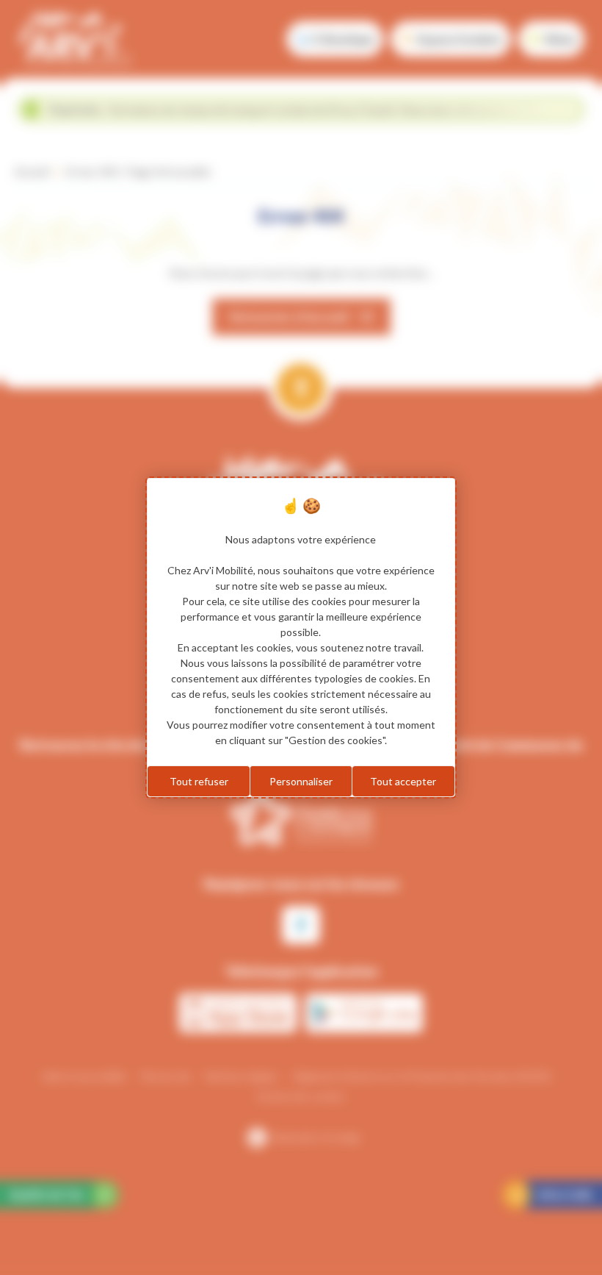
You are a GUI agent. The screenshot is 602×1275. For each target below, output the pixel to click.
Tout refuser (199, 781)
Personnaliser (301, 781)
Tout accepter (403, 781)
